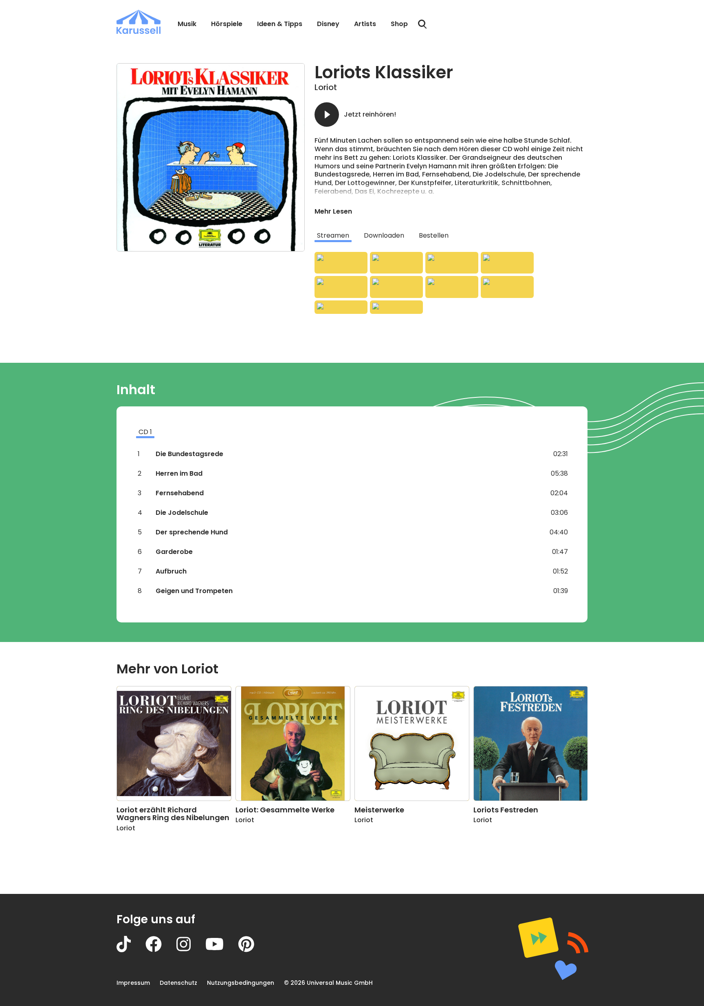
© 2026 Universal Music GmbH (328, 982)
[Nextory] (507, 287)
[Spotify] (451, 263)
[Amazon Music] (396, 263)
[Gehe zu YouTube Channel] (221, 950)
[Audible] (451, 287)
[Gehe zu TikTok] (131, 950)
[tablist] (451, 235)
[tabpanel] (451, 283)
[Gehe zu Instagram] (190, 950)
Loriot (326, 87)
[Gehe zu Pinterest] (253, 950)
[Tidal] (341, 287)
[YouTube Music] (396, 287)
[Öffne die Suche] (422, 24)
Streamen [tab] (333, 235)
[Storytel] (396, 307)
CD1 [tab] (145, 432)
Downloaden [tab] (384, 235)
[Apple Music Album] (341, 263)
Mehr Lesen (333, 211)
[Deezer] (507, 263)
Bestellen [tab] (434, 235)
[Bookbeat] (341, 307)
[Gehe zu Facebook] (160, 950)
